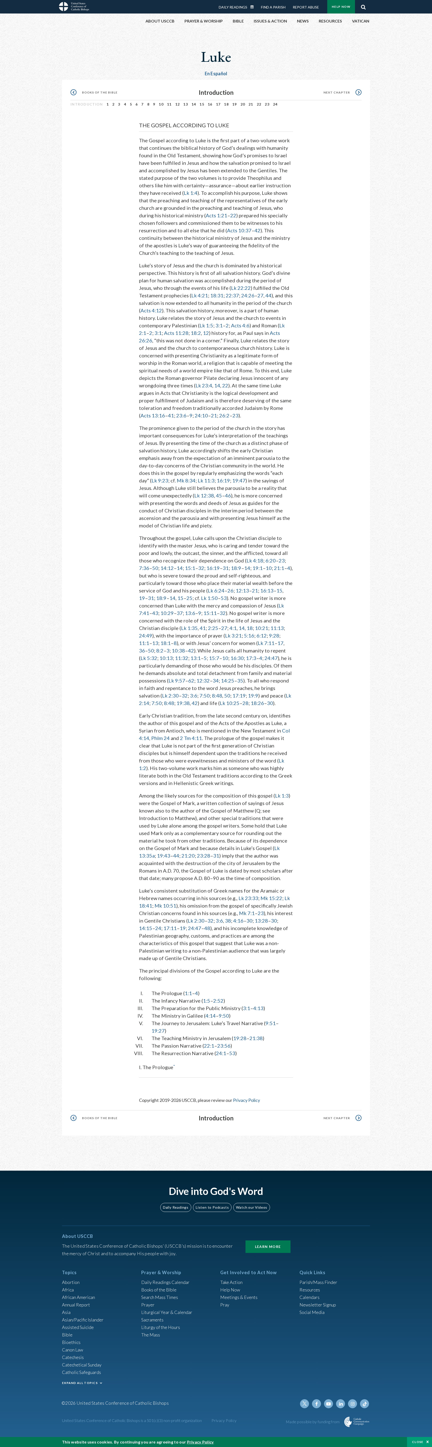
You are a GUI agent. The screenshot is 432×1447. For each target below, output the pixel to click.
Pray (224, 1304)
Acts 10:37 (239, 230)
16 (210, 104)
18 (226, 104)
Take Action (231, 1282)
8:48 (217, 695)
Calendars (310, 1297)
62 (191, 680)
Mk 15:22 (271, 898)
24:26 (247, 295)
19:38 (183, 703)
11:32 (181, 658)
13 (185, 104)
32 (201, 568)
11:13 (277, 628)
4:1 (233, 628)
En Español (216, 73)
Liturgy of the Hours (160, 1327)
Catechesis (73, 1357)
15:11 (210, 613)
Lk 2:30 (170, 695)
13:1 (195, 658)
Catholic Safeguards (81, 1372)
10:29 (167, 613)
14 (194, 104)
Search (363, 6)
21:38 (256, 1038)
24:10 (201, 415)
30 (270, 703)
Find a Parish (273, 7)
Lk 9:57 (176, 680)
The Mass (150, 1334)
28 (245, 703)
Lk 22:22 (241, 288)
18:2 (196, 333)
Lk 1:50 (209, 598)
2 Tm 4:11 (191, 738)
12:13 (242, 590)
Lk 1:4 (191, 193)
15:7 (214, 658)
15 (202, 104)
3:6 (193, 695)
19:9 (253, 695)
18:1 (165, 643)
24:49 (145, 635)
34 (216, 680)
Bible (67, 1334)
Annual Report (76, 1304)
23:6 (181, 415)
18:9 (236, 568)
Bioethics (71, 1342)
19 (234, 104)
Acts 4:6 (240, 325)
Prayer (147, 1304)
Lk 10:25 (230, 703)
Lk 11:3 (206, 480)
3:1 (219, 325)
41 (171, 415)
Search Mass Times (159, 1297)
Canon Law (72, 1349)
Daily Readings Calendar (254, 7)
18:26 (257, 703)
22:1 (209, 1046)
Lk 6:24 (216, 590)
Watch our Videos (251, 1207)
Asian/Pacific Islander (83, 1319)
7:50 (205, 695)
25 (189, 598)
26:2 (224, 415)
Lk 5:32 (148, 658)
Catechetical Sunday (82, 1364)
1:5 (206, 1001)
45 (219, 495)
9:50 (224, 1016)
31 (226, 568)
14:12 (167, 568)
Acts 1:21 (216, 215)
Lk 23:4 (204, 385)
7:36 (144, 568)
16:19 (223, 480)
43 (155, 613)
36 (142, 650)
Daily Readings (233, 7)
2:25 (213, 628)
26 (231, 590)
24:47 (271, 658)
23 (267, 104)
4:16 (238, 921)
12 (177, 104)
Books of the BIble (158, 1289)
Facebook (316, 1403)
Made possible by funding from (313, 1421)
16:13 (267, 590)
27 (261, 295)
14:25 (227, 680)
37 (180, 613)
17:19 (239, 695)
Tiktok (364, 1403)
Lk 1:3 (282, 796)
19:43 (163, 856)
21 (250, 104)
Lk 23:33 (248, 898)
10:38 (178, 650)
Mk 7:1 (247, 913)
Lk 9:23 (160, 480)
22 (259, 104)
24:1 (221, 1053)
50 (155, 568)
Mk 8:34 (186, 480)
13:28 (261, 921)
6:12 (261, 635)
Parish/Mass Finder (318, 1282)
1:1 (188, 993)
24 (275, 104)
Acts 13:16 (152, 415)
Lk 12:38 (204, 495)
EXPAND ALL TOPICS (80, 1383)
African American (78, 1297)
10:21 (261, 628)
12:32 (203, 680)
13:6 (190, 613)
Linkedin (340, 1403)
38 (228, 921)
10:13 (166, 658)
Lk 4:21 (199, 295)
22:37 (232, 295)
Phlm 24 (160, 738)
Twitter (304, 1403)
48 (207, 928)
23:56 (223, 1046)
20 (242, 104)
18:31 (217, 295)
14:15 (145, 928)
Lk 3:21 (233, 635)
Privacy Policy (246, 1100)
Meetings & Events (239, 1297)
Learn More (268, 1246)
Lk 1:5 (206, 325)
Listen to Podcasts (212, 1207)
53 (224, 598)
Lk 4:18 (254, 560)
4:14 (211, 1016)
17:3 (251, 658)
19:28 (239, 1038)
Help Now (341, 7)
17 (218, 104)
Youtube (328, 1403)
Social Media (312, 1312)
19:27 (158, 1031)
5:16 (249, 635)
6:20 (271, 560)
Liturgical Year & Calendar (166, 1312)
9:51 (271, 1023)
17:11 (170, 928)
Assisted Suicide (78, 1327)
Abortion (71, 1282)
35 (240, 680)
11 (169, 104)
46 (228, 495)
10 (161, 104)
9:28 (274, 635)
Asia (66, 1312)
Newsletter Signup (318, 1304)
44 (269, 295)
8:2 (160, 650)
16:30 (237, 658)
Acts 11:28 (176, 333)
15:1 (190, 568)
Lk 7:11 (266, 643)
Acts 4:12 (151, 310)
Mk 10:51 (165, 906)
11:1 (144, 643)
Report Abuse (306, 7)
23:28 (203, 856)
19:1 (257, 568)
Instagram (352, 1403)
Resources (310, 1289)
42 (257, 230)
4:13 (258, 1008)
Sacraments (152, 1319)
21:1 (279, 568)
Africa (68, 1289)
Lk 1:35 (189, 628)
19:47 (239, 480)
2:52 (218, 1001)
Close (418, 1442)
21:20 (188, 856)
